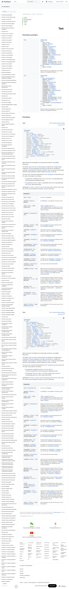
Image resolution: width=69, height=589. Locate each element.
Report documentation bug (64, 549)
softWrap (60, 271)
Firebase (21, 573)
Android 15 (46, 549)
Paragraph (51, 259)
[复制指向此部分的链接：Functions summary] (39, 35)
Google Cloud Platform (25, 575)
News (21, 556)
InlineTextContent (45, 101)
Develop (33, 14)
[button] (9, 15)
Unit (25, 40)
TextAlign (51, 56)
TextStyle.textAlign (53, 255)
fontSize (50, 220)
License (25, 582)
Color (48, 45)
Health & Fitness (30, 551)
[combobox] (33, 1)
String (47, 42)
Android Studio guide (56, 548)
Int (60, 61)
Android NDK (55, 559)
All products (22, 577)
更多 (15, 1)
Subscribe (52, 585)
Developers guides (55, 551)
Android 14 (46, 551)
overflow (46, 272)
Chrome (21, 571)
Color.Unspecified (46, 207)
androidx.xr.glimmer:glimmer (59, 123)
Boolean (50, 60)
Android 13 (46, 553)
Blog (21, 558)
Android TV (38, 557)
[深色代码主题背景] (64, 129)
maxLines (57, 283)
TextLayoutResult (56, 64)
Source (21, 554)
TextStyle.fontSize (48, 226)
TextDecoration (56, 54)
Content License (57, 512)
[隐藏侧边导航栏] (16, 586)
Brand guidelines (32, 582)
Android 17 (46, 545)
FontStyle (51, 49)
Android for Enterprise (22, 549)
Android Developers (26, 14)
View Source (60, 124)
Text (41, 41)
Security (21, 551)
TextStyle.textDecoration (54, 250)
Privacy (29, 556)
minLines (51, 283)
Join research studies (64, 556)
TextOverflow (51, 58)
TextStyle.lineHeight (55, 260)
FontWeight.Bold (49, 236)
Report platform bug (63, 545)
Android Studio (59, 1)
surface (46, 188)
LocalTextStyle (41, 167)
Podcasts (22, 560)
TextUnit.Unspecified (31, 371)
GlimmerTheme (57, 167)
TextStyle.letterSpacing (49, 245)
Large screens (39, 546)
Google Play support (63, 553)
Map (52, 100)
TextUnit (50, 48)
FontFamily (52, 52)
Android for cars (38, 554)
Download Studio (55, 557)
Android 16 (46, 547)
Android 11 (46, 558)
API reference (6, 6)
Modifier (50, 44)
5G (28, 559)
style (30, 167)
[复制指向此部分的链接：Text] (26, 123)
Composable (44, 40)
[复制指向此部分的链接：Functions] (31, 117)
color (32, 187)
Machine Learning (30, 548)
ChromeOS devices (38, 551)
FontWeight (52, 50)
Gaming (30, 545)
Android (21, 546)
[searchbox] (9, 12)
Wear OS (38, 548)
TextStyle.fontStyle (56, 231)
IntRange (51, 61)
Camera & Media (30, 554)
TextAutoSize (51, 46)
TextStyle (49, 67)
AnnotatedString (50, 78)
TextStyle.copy (46, 170)
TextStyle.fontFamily (48, 240)
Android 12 (46, 555)
